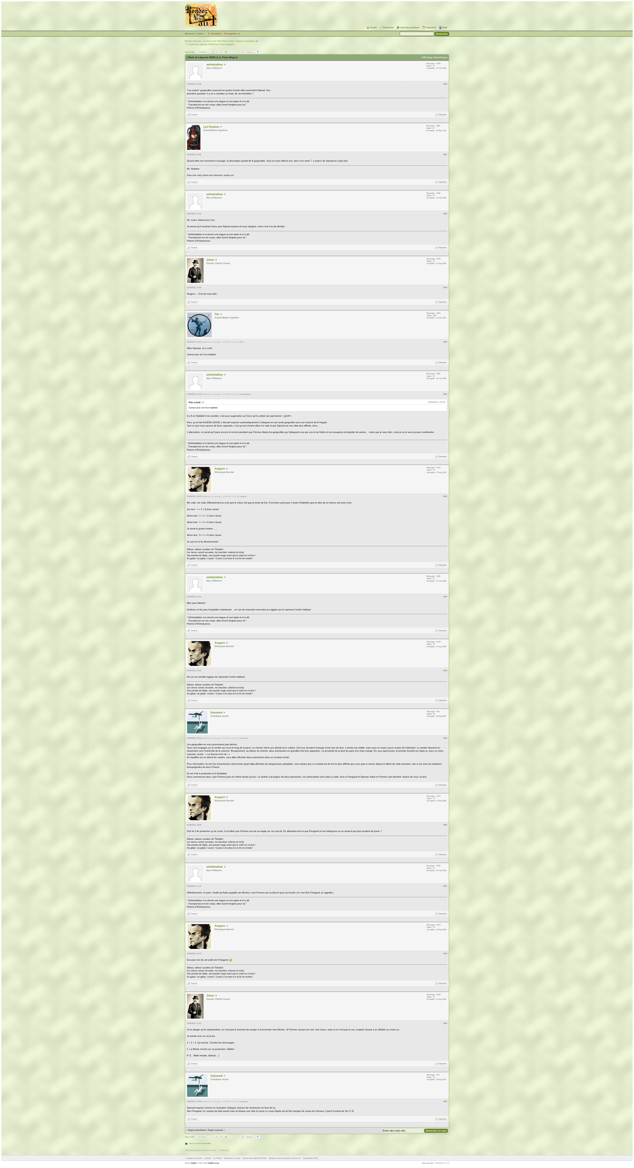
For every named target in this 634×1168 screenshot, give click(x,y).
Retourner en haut (232, 1158)
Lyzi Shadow (211, 126)
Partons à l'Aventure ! (245, 41)
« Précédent (202, 52)
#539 (445, 1023)
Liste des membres (409, 27)
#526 (445, 84)
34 (216, 52)
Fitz (217, 314)
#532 (445, 496)
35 (221, 52)
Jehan (210, 259)
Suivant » (250, 52)
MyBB (193, 1163)
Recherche (388, 27)
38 (235, 52)
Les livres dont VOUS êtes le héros (218, 41)
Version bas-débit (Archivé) (254, 1158)
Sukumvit (216, 712)
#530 (445, 342)
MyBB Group (213, 1163)
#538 (445, 954)
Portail (373, 27)
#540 (445, 1101)
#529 (445, 287)
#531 (445, 394)
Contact (207, 1158)
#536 (445, 825)
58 (242, 52)
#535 (445, 738)
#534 (445, 670)
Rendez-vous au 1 (193, 41)
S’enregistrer (230, 33)
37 (230, 52)
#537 (445, 886)
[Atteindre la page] (257, 52)
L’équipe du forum (194, 1158)
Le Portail (217, 1158)
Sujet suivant (215, 1130)
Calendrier (431, 27)
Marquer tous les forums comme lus (285, 1158)
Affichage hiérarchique (434, 57)
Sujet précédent (197, 1130)
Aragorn (220, 468)
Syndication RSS (310, 1158)
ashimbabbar (214, 64)
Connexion (216, 33)
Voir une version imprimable (200, 1143)
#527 (445, 154)
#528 (445, 214)
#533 (445, 597)
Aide (444, 27)
